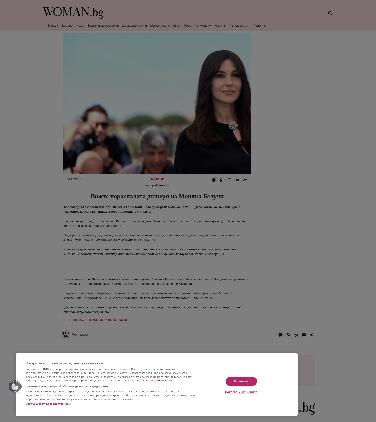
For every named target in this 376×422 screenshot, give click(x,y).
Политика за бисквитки (157, 380)
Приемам (241, 381)
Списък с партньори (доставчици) (48, 403)
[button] (15, 386)
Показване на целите (241, 392)
